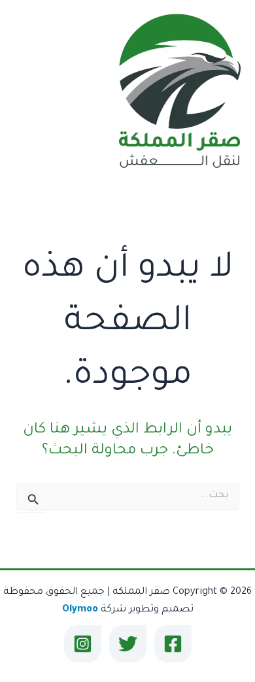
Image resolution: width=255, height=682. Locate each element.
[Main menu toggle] (27, 92)
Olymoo (80, 609)
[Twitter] (127, 643)
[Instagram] (82, 643)
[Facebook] (173, 643)
